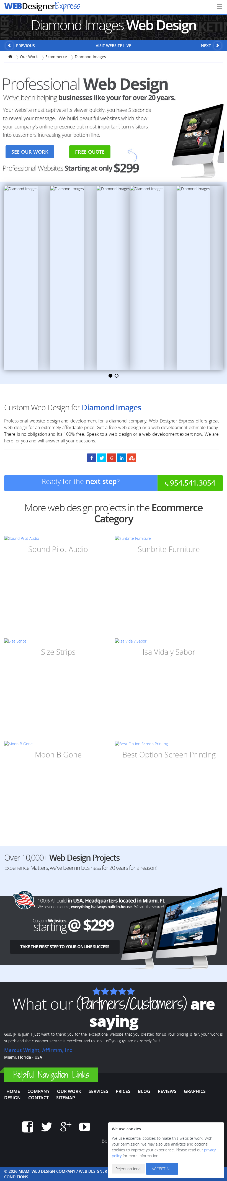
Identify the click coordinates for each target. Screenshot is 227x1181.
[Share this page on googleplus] (111, 457)
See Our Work (29, 151)
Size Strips (58, 652)
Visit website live (113, 45)
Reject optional (128, 1168)
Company (38, 1091)
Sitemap (65, 1098)
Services (98, 1091)
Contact (38, 1098)
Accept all (162, 1168)
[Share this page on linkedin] (121, 457)
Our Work (69, 1091)
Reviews (167, 1091)
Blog (144, 1091)
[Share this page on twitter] (101, 457)
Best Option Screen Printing (169, 755)
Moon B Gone (58, 755)
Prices (123, 1091)
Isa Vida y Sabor (169, 652)
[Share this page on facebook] (91, 457)
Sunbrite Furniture (169, 549)
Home (13, 1091)
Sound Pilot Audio (58, 549)
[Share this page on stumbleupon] (131, 457)
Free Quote (90, 151)
